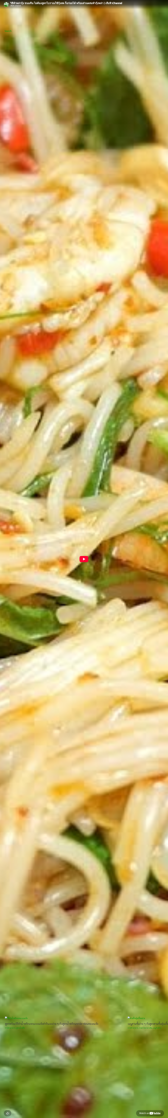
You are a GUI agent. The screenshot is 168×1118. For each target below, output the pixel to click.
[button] (8, 30)
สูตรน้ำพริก (20, 1028)
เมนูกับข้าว (157, 1028)
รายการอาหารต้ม (145, 1028)
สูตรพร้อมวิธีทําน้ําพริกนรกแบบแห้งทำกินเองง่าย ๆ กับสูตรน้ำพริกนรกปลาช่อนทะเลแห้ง (51, 1023)
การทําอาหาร (10, 1028)
